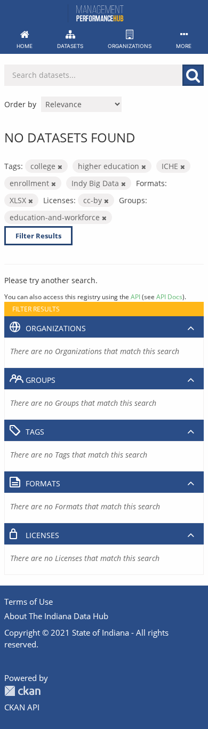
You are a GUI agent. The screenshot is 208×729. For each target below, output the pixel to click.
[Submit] (193, 75)
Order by (20, 104)
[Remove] (60, 167)
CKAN (22, 690)
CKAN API (21, 707)
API (135, 296)
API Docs (169, 296)
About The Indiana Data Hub (56, 616)
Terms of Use (28, 601)
